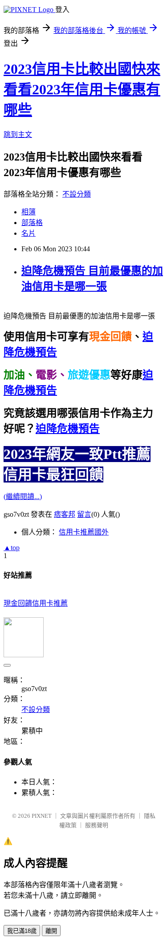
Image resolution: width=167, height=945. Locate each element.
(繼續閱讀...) (23, 496)
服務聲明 (96, 825)
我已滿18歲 (22, 931)
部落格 (32, 222)
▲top (12, 547)
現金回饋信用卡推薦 (36, 603)
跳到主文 (18, 134)
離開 (51, 931)
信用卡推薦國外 (84, 532)
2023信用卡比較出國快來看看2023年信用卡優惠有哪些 (82, 89)
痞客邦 (64, 514)
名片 (28, 233)
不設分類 (76, 194)
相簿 (28, 212)
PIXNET (42, 815)
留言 (84, 514)
